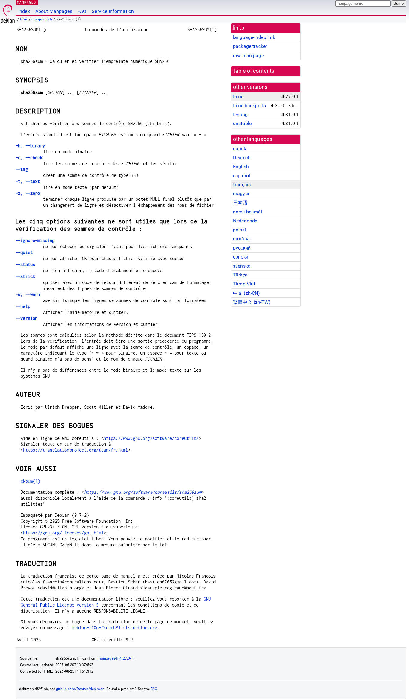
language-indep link (254, 37)
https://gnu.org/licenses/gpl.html (63, 532)
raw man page (248, 55)
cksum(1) (30, 481)
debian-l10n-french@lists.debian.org (114, 627)
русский (242, 248)
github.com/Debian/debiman (80, 689)
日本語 (240, 203)
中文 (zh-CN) (246, 293)
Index (24, 11)
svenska (242, 266)
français (242, 184)
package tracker (250, 46)
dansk (239, 148)
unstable (242, 123)
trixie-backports (249, 105)
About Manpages (53, 11)
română (241, 238)
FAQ (82, 11)
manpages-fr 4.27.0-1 (115, 658)
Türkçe (240, 275)
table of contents (254, 71)
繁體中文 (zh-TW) (252, 302)
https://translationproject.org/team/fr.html (75, 449)
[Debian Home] (7, 12)
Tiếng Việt (244, 284)
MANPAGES (26, 2)
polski (239, 230)
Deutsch (242, 157)
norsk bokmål (247, 212)
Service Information (113, 11)
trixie (24, 19)
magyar (241, 193)
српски (240, 257)
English (241, 166)
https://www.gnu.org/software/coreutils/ (151, 438)
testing (240, 114)
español (241, 175)
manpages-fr (42, 19)
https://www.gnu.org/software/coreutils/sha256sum (142, 492)
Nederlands (245, 221)
